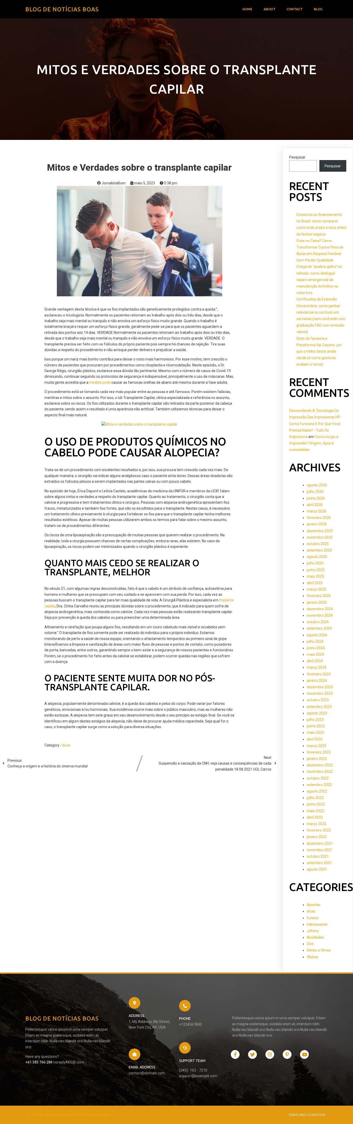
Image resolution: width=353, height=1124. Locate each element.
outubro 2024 (318, 622)
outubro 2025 (318, 544)
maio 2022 (315, 811)
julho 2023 (315, 720)
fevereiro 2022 (319, 830)
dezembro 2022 (320, 765)
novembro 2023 (320, 693)
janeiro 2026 (317, 524)
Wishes (312, 957)
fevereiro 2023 (319, 752)
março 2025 (316, 589)
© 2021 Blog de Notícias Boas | (54, 1115)
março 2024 (316, 667)
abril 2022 (315, 817)
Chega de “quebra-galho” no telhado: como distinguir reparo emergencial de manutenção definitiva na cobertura (319, 280)
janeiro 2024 (317, 680)
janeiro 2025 (317, 602)
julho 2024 (315, 641)
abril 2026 (315, 505)
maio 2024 (315, 654)
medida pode (100, 382)
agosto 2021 (317, 869)
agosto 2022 (317, 791)
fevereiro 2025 (319, 596)
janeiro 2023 (317, 759)
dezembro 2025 (320, 531)
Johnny (313, 931)
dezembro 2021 (320, 843)
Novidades (315, 937)
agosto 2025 (317, 557)
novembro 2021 (320, 850)
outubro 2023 (318, 700)
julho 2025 (315, 563)
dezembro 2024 (320, 609)
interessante (317, 924)
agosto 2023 (317, 713)
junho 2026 (316, 498)
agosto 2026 (317, 485)
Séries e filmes (319, 950)
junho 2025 (316, 570)
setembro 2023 (319, 707)
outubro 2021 (318, 856)
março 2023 (316, 746)
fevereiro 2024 (319, 674)
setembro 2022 (319, 785)
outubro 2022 (318, 778)
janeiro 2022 (317, 837)
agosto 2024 (317, 635)
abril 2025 (315, 583)
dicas (66, 745)
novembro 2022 (320, 772)
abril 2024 (315, 661)
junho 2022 (316, 804)
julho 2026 (315, 491)
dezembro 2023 (320, 687)
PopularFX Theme (95, 1115)
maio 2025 (315, 576)
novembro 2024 (320, 615)
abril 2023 (315, 739)
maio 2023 (315, 732)
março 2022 (316, 824)
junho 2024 (316, 648)
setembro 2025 (319, 550)
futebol (313, 918)
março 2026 (316, 511)
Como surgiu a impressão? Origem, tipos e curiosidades (313, 443)
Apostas (313, 905)
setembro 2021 (319, 863)
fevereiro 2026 (319, 518)
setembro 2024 (319, 628)
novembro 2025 (320, 537)
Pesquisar (297, 157)
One (310, 944)
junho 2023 (316, 726)
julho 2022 (315, 798)
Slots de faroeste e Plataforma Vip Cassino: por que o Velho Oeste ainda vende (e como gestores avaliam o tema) (319, 351)
